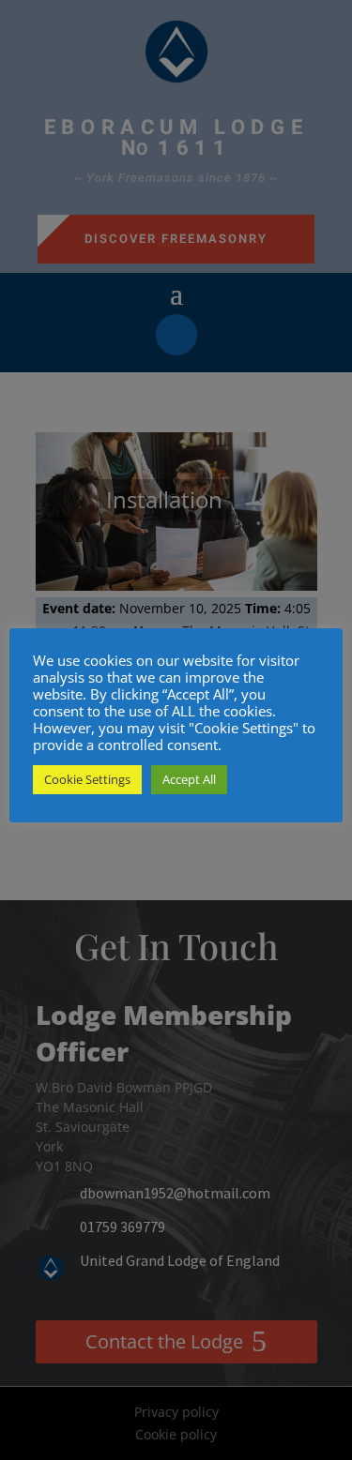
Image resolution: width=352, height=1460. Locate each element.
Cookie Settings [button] (87, 779)
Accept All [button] (189, 779)
